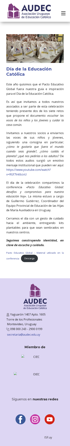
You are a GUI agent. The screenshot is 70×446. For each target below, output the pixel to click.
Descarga (29, 258)
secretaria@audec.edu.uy (23, 335)
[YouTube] (50, 419)
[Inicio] (29, 11)
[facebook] (20, 419)
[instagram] (35, 419)
